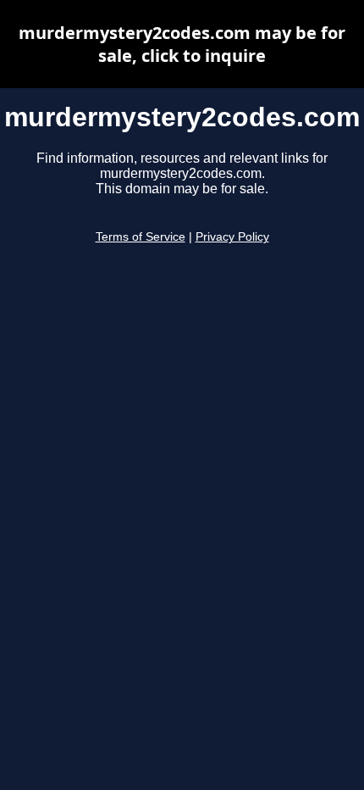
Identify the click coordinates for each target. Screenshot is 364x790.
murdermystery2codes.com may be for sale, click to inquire (182, 44)
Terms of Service (140, 237)
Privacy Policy (232, 237)
